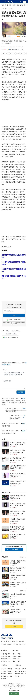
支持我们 (14, 626)
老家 (12, 331)
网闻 (9, 661)
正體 (20, 1)
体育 (2, 661)
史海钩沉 (3, 673)
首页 (3, 5)
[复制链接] (14, 53)
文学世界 (9, 671)
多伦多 (19, 656)
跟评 (23, 398)
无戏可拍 (8, 333)
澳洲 (14, 661)
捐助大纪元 (22, 644)
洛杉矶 (14, 656)
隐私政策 (3, 644)
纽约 (14, 654)
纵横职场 (17, 673)
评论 (21, 5)
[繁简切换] (25, 54)
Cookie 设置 (14, 693)
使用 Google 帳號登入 (15, 319)
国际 (17, 5)
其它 (19, 661)
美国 (14, 5)
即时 (6, 5)
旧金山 (19, 654)
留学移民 (23, 669)
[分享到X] (10, 54)
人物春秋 (9, 673)
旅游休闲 (17, 676)
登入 (24, 1)
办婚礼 (18, 331)
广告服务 (15, 644)
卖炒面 (14, 333)
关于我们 (8, 641)
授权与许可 (15, 641)
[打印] (18, 54)
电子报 (3, 641)
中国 (10, 5)
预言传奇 (9, 676)
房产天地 (17, 669)
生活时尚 (23, 671)
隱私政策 (15, 323)
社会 (5, 661)
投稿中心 (9, 644)
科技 (2, 659)
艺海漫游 (3, 678)
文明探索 (9, 669)
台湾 (25, 5)
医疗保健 (17, 671)
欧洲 (19, 659)
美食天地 (23, 673)
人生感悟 (3, 671)
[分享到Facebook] (3, 54)
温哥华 (14, 659)
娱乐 (9, 659)
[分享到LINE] (6, 54)
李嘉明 (7, 331)
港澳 (9, 656)
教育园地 (3, 676)
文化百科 (3, 669)
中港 (6, 8)
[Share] (11, 446)
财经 (5, 659)
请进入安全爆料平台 (14, 549)
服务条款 (21, 641)
